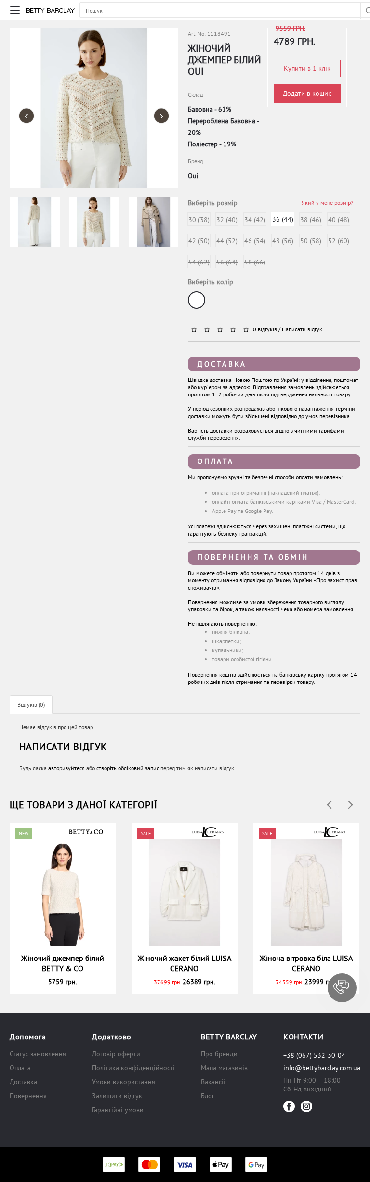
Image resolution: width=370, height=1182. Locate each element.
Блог (207, 1095)
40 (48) (338, 219)
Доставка (222, 363)
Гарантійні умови (118, 1109)
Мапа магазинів (224, 1068)
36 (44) (282, 219)
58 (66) (254, 262)
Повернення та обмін (253, 557)
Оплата (216, 461)
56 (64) (227, 262)
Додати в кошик (307, 93)
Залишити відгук (117, 1095)
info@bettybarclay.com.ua (321, 1068)
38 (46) (310, 219)
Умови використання (123, 1081)
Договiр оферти (116, 1054)
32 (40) (227, 219)
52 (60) (338, 240)
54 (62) (199, 262)
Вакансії (213, 1081)
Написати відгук (302, 329)
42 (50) (199, 240)
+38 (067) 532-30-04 (314, 1055)
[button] (342, 987)
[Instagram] (306, 1106)
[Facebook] (289, 1106)
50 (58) (310, 240)
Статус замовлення (38, 1054)
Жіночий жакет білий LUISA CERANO (184, 963)
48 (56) (282, 240)
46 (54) (254, 240)
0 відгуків (265, 329)
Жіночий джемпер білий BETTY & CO (62, 963)
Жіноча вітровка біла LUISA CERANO (306, 963)
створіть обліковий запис (127, 768)
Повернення (28, 1095)
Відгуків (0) (31, 704)
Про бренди (219, 1054)
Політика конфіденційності (133, 1068)
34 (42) (254, 219)
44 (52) (227, 240)
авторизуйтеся (66, 768)
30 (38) (199, 219)
